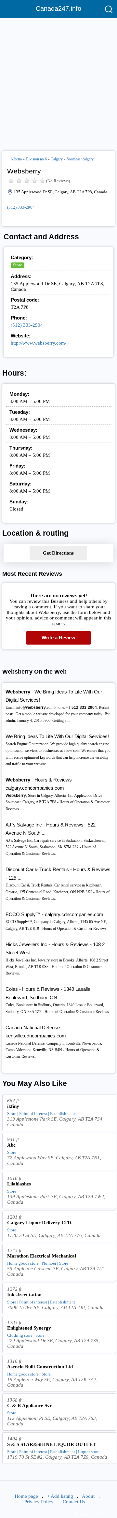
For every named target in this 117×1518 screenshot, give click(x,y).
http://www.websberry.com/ (38, 343)
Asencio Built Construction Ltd (40, 1366)
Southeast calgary (80, 159)
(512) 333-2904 (21, 207)
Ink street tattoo (24, 1294)
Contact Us (74, 1501)
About (88, 1496)
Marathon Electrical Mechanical (41, 1255)
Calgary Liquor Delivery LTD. (39, 1222)
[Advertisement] (58, 82)
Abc (11, 1145)
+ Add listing (60, 1496)
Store (17, 264)
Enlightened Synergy (29, 1328)
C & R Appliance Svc (29, 1405)
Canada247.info (58, 8)
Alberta (16, 159)
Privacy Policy (39, 1501)
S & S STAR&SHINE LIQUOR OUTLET (51, 1444)
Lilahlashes (19, 1183)
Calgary (57, 159)
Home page (26, 1496)
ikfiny (13, 1106)
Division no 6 (36, 159)
